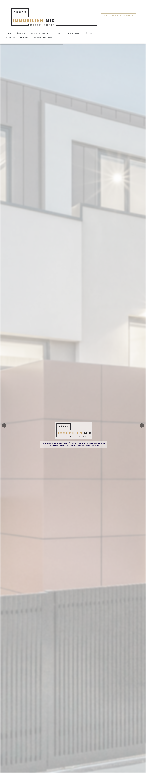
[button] (118, 15)
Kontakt (24, 37)
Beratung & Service (40, 33)
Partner (59, 33)
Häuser (88, 33)
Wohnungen (74, 33)
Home (8, 33)
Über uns (21, 33)
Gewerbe (10, 37)
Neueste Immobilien (43, 37)
